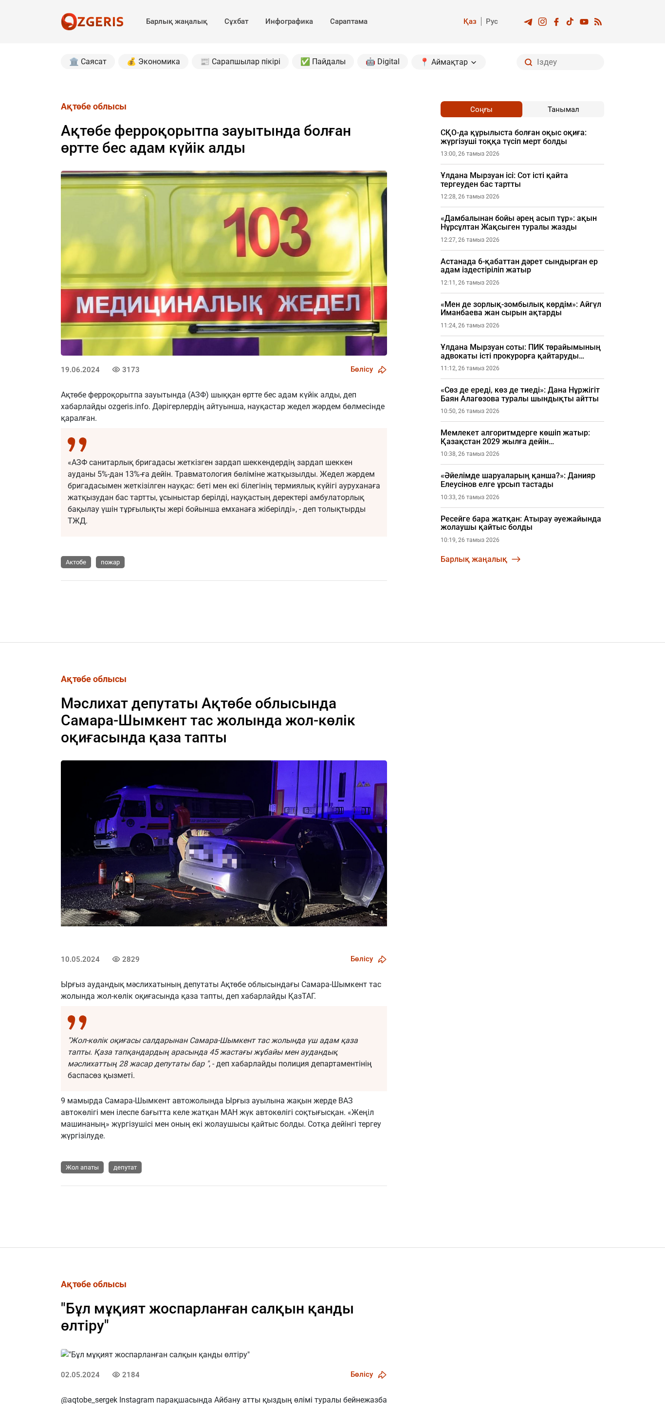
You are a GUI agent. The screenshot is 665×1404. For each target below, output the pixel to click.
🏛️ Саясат (88, 61)
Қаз (470, 21)
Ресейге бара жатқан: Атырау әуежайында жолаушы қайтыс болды (521, 523)
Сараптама (349, 21)
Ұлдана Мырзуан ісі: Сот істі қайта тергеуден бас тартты (504, 179)
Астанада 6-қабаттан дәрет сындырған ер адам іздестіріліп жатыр (519, 265)
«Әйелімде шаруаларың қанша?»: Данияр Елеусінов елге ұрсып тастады (518, 479)
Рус (492, 21)
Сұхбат (236, 21)
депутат (125, 1167)
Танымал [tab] (563, 109)
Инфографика (289, 21)
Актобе (76, 562)
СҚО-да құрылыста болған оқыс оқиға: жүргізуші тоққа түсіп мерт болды (514, 136)
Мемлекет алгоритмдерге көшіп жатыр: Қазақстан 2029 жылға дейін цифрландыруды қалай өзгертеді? (515, 437)
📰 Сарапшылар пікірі (240, 61)
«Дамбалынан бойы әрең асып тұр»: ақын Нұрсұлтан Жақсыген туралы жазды (519, 222)
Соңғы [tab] (481, 109)
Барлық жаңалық (176, 21)
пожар (110, 562)
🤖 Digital (383, 61)
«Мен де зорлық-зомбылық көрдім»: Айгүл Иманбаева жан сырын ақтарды (521, 308)
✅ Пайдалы (323, 61)
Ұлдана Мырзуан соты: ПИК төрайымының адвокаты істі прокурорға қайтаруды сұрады (521, 351)
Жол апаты (82, 1167)
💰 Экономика (153, 61)
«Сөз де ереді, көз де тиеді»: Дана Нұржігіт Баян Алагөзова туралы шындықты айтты (520, 394)
